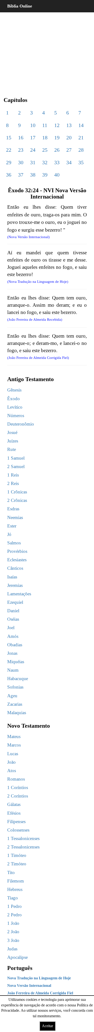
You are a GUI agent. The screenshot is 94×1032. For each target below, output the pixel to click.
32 (44, 162)
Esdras (13, 508)
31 (32, 162)
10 (32, 125)
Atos (11, 770)
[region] (47, 50)
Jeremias (15, 585)
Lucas (12, 753)
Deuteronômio (20, 424)
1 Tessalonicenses (23, 838)
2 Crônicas (17, 500)
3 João (13, 940)
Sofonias (15, 687)
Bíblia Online (19, 6)
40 (57, 175)
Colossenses (18, 830)
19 (57, 138)
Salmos (14, 542)
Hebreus (14, 889)
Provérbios (17, 551)
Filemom (15, 880)
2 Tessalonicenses (23, 846)
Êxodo (13, 398)
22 (8, 150)
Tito (11, 872)
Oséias (13, 619)
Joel (10, 627)
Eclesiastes (17, 559)
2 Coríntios (17, 795)
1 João (13, 923)
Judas (12, 948)
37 (20, 175)
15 (8, 138)
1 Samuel (16, 458)
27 (69, 150)
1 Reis (13, 474)
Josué (12, 432)
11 (44, 125)
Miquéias (15, 661)
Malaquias (16, 712)
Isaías (12, 576)
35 (81, 162)
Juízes (12, 440)
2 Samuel (16, 466)
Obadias (14, 644)
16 (20, 138)
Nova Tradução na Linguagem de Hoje (39, 978)
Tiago (12, 897)
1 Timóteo (16, 855)
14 (81, 125)
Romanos (16, 779)
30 (20, 162)
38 (32, 175)
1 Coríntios (17, 787)
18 (44, 138)
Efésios (13, 813)
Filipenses (16, 821)
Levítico (14, 407)
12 (57, 125)
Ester (11, 525)
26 (57, 150)
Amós (12, 636)
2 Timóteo (16, 863)
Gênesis (14, 389)
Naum (13, 670)
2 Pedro (14, 914)
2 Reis (13, 483)
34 (69, 162)
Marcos (14, 744)
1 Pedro (14, 906)
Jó (9, 534)
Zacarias (14, 704)
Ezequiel (15, 602)
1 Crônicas (17, 491)
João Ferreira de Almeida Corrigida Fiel (40, 993)
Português (19, 968)
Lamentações (19, 593)
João (11, 762)
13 (69, 125)
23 (20, 150)
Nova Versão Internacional (29, 985)
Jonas (12, 653)
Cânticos (15, 568)
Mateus (13, 736)
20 (69, 138)
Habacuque (17, 678)
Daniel (13, 610)
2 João (13, 931)
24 (32, 150)
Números (15, 415)
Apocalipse (17, 957)
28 (81, 150)
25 (44, 150)
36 (8, 175)
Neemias (15, 517)
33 (57, 162)
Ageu (12, 695)
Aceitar (47, 1026)
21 (81, 138)
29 (8, 162)
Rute (11, 449)
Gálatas (13, 804)
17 (32, 138)
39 (44, 175)
